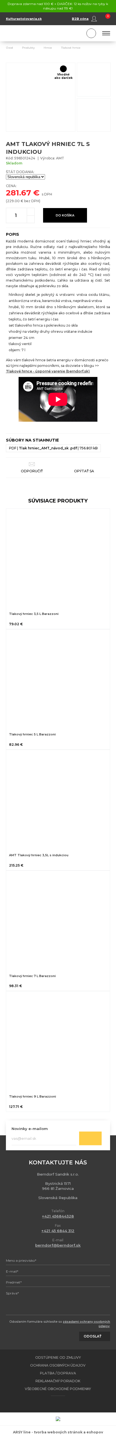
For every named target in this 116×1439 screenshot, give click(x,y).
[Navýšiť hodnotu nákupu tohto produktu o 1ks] (31, 212)
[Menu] (106, 33)
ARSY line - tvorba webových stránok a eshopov (58, 1432)
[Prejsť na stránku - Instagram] (63, 1404)
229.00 (13, 201)
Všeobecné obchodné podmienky (58, 1389)
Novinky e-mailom (30, 1128)
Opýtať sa (84, 471)
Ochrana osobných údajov (58, 1365)
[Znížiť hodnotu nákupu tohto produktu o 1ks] (31, 219)
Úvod (9, 47)
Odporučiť (32, 471)
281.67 (18, 192)
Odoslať (90, 1138)
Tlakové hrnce (71, 47)
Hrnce (48, 47)
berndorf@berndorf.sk (58, 1245)
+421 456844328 (58, 1216)
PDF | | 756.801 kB (53, 448)
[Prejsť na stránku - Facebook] (53, 1404)
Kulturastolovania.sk (24, 19)
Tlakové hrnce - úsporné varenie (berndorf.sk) (48, 371)
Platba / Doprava (58, 1373)
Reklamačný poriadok (57, 1381)
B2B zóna (80, 19)
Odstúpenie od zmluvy (58, 1357)
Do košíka (65, 215)
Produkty (28, 47)
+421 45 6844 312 (57, 1230)
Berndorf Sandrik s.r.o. (31, 33)
